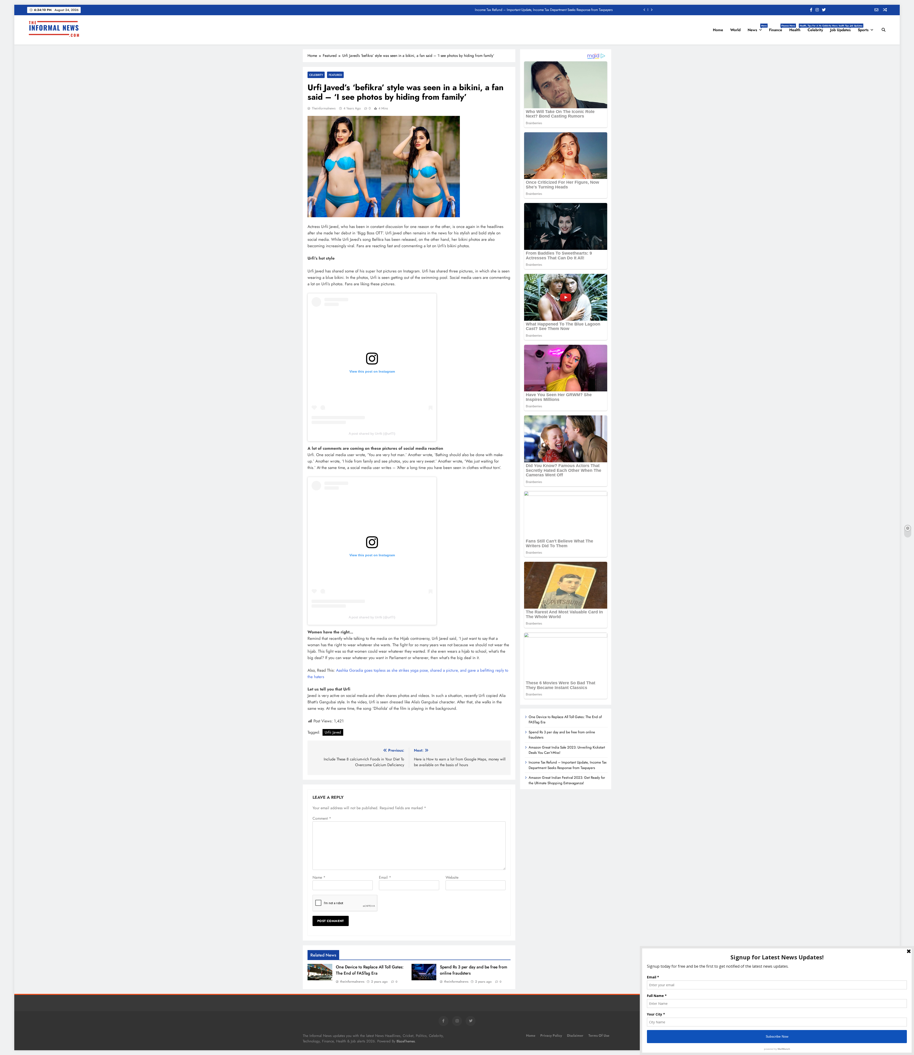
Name (319, 877)
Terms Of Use (598, 1035)
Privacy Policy (551, 1035)
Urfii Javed (333, 732)
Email (385, 877)
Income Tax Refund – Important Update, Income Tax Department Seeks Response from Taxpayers (567, 765)
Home (718, 30)
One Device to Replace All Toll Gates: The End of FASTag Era (569, 10)
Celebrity (817, 28)
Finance (777, 28)
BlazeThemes (406, 1041)
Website (452, 877)
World (735, 30)
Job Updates (842, 28)
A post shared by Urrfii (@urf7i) (372, 433)
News (756, 28)
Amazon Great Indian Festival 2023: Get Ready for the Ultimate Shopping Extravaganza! (567, 780)
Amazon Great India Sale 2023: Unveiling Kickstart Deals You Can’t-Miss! (567, 750)
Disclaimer (575, 1035)
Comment (322, 818)
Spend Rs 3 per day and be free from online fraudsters (562, 735)
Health (796, 28)
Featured (335, 75)
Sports (863, 30)
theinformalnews (324, 108)
